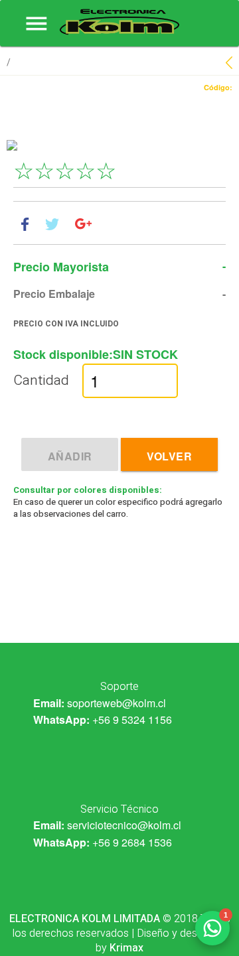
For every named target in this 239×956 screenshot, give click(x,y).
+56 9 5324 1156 (132, 719)
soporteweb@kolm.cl (116, 703)
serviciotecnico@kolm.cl (124, 825)
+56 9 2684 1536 (132, 842)
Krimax (126, 948)
